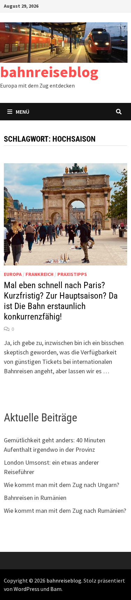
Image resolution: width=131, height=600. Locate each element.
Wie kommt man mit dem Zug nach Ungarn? (61, 485)
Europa (13, 274)
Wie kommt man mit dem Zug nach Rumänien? (65, 511)
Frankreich (39, 274)
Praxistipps (72, 274)
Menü (22, 111)
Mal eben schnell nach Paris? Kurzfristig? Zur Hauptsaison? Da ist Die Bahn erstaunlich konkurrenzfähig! (61, 301)
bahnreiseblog (49, 71)
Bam (55, 588)
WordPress (26, 588)
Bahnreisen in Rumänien (35, 498)
